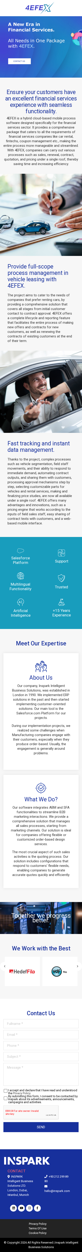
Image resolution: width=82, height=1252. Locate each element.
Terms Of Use (37, 1228)
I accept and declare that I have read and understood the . (42, 1092)
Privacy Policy (21, 1093)
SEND (41, 1127)
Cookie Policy (37, 1233)
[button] (77, 966)
